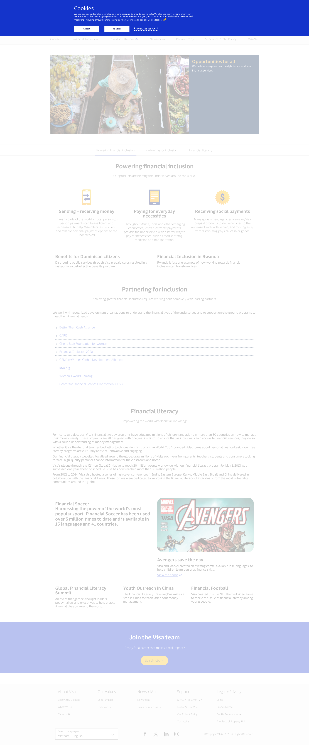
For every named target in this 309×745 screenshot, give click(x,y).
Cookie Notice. (155, 19)
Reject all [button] (116, 28)
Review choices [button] (143, 28)
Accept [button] (86, 28)
